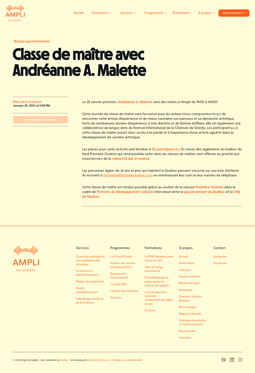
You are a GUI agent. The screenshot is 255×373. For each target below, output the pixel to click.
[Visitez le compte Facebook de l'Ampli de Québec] (224, 360)
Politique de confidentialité (127, 359)
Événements (181, 12)
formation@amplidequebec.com (128, 175)
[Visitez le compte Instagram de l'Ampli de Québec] (240, 360)
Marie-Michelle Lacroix (99, 360)
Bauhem (64, 360)
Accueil (78, 12)
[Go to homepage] (15, 13)
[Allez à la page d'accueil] (26, 259)
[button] (100, 13)
